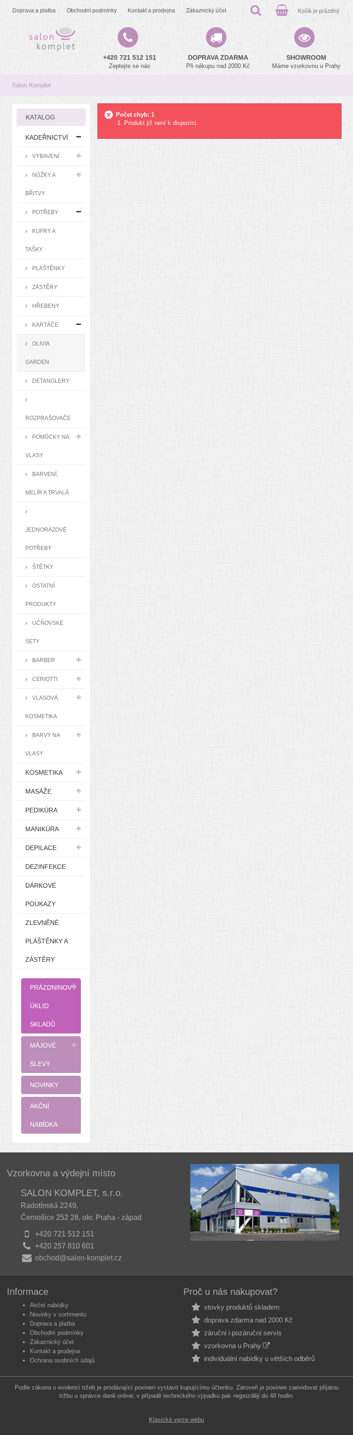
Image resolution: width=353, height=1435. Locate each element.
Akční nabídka (43, 1115)
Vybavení (45, 156)
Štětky (42, 567)
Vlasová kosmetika (41, 707)
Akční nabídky (49, 1305)
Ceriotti (44, 679)
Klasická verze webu (176, 1419)
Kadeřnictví (46, 137)
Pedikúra (41, 810)
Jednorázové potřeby (46, 539)
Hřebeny (45, 306)
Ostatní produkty (40, 595)
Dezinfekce (45, 866)
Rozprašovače (48, 418)
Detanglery (50, 381)
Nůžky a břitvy (40, 184)
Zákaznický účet (206, 10)
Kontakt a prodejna (151, 10)
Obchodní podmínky (92, 10)
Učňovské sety (44, 632)
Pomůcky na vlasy (47, 446)
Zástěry (44, 287)
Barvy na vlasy (42, 744)
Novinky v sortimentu (58, 1314)
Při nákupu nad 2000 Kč (218, 61)
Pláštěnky (48, 268)
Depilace (41, 847)
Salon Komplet (31, 85)
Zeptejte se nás (129, 61)
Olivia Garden (37, 352)
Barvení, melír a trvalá (47, 483)
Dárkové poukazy (40, 895)
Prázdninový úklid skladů (53, 1006)
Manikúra (42, 829)
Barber (43, 660)
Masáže (38, 791)
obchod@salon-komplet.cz (78, 1258)
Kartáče (44, 325)
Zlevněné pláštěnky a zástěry (46, 941)
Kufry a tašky (40, 240)
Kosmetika (44, 772)
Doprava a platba (34, 10)
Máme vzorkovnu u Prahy (306, 61)
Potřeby (44, 212)
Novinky (44, 1085)
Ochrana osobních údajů (62, 1360)
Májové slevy (43, 1054)
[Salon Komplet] (52, 39)
